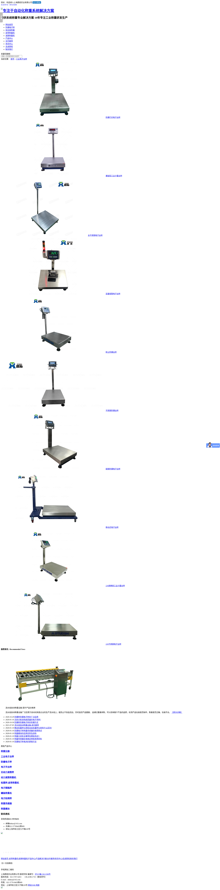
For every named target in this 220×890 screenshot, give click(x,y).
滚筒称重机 (10, 36)
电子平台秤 (6, 767)
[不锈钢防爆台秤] (53, 411)
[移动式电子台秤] (53, 527)
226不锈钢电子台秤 (113, 644)
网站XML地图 (33, 885)
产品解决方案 (41, 859)
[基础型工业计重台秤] (53, 176)
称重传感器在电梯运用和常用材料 (28, 739)
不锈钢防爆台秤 (112, 411)
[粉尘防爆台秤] (53, 352)
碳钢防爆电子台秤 (113, 469)
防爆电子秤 (10, 27)
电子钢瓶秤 (6, 788)
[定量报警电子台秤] (53, 294)
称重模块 (5, 808)
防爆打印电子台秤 (113, 117)
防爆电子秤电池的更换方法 (25, 742)
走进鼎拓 (9, 47)
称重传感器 (6, 803)
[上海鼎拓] (14, 853)
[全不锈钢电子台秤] (44, 235)
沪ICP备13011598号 (43, 874)
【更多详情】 (176, 712)
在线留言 (4, 5)
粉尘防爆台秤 (111, 352)
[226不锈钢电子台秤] (53, 644)
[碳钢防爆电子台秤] (53, 469)
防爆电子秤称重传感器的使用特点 (28, 731)
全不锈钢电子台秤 (95, 235)
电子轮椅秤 (6, 798)
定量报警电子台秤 (113, 294)
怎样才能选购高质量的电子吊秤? (27, 720)
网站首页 (9, 25)
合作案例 (9, 41)
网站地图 (13, 5)
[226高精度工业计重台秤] (53, 586)
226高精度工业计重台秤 (115, 586)
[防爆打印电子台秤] (53, 117)
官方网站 (36, 2)
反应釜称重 (10, 30)
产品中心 (9, 38)
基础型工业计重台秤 (114, 176)
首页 (12, 59)
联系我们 (9, 49)
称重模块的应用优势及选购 (25, 733)
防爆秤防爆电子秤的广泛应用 (26, 717)
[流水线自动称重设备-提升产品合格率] (44, 704)
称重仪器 (5, 751)
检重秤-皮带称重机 (10, 782)
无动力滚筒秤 (7, 772)
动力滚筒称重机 (8, 777)
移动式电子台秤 (112, 527)
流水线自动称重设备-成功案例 (26, 725)
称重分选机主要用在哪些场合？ (27, 736)
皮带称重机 (10, 33)
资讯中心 (9, 44)
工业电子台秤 (21, 59)
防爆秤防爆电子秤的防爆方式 (26, 722)
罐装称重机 (6, 793)
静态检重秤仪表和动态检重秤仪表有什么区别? (33, 728)
